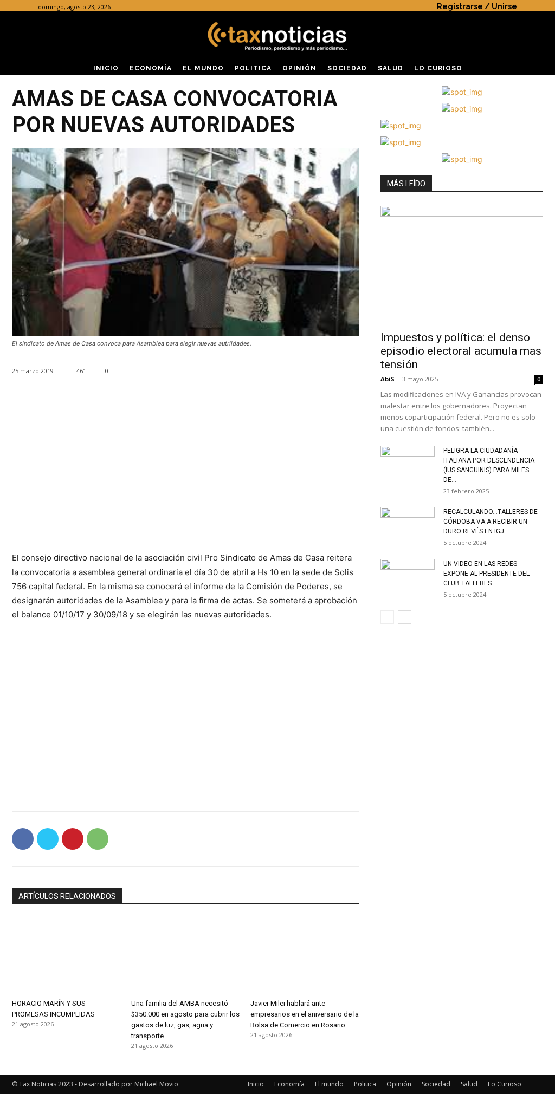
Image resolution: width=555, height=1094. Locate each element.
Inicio (256, 1084)
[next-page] (404, 617)
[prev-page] (387, 617)
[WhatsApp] (97, 839)
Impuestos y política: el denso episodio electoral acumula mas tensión (460, 351)
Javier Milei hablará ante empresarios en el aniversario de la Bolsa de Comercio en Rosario (304, 1014)
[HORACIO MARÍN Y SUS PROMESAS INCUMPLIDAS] (66, 956)
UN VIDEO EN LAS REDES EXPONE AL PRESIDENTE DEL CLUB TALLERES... (486, 573)
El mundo (329, 1084)
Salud (469, 1084)
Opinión (398, 1084)
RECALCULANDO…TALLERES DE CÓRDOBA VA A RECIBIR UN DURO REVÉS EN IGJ (490, 521)
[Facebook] (23, 839)
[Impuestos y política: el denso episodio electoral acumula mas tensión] (461, 265)
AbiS (387, 379)
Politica (365, 1084)
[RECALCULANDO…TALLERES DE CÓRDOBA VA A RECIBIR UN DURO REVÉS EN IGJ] (407, 526)
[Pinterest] (72, 839)
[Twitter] (48, 839)
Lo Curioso (504, 1084)
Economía (289, 1084)
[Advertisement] (185, 475)
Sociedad (436, 1084)
